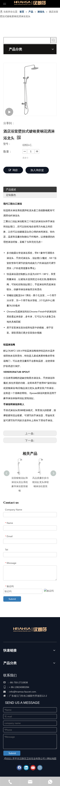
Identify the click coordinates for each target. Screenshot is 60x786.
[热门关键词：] (53, 40)
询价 (15, 170)
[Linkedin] (26, 767)
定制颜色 (11, 195)
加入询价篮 (37, 170)
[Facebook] (19, 767)
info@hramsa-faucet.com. (23, 691)
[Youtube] (33, 767)
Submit (12, 599)
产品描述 (11, 189)
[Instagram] (39, 767)
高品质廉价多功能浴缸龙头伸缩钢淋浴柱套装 (40, 482)
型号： (7, 144)
